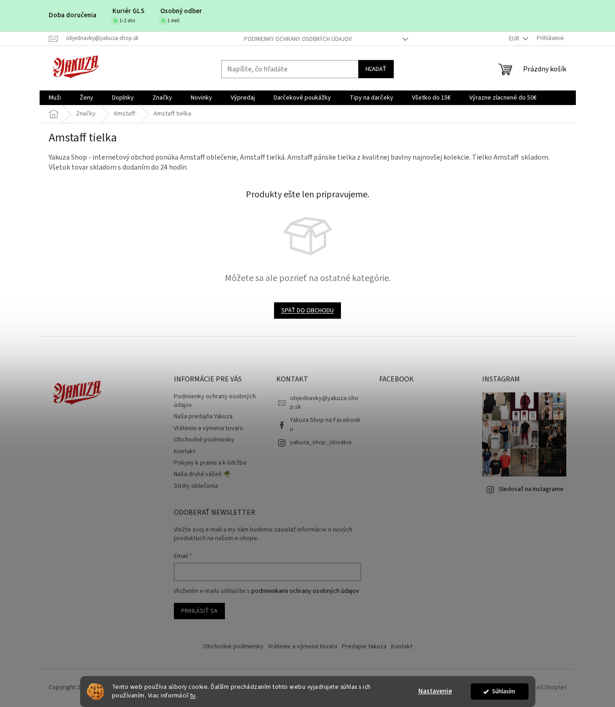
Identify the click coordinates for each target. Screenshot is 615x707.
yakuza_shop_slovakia (320, 442)
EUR (515, 39)
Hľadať (376, 69)
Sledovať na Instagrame (531, 489)
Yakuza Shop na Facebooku (325, 424)
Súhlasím (503, 691)
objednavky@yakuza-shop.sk (324, 402)
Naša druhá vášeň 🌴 (202, 474)
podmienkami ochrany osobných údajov (305, 591)
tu (193, 695)
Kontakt (184, 451)
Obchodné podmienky (204, 439)
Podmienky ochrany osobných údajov (298, 39)
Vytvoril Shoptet (545, 687)
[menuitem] (55, 97)
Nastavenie (435, 691)
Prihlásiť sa (199, 611)
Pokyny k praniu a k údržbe (210, 462)
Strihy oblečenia (196, 486)
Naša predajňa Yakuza (203, 416)
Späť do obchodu (307, 310)
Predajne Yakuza (364, 646)
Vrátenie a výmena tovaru (208, 428)
